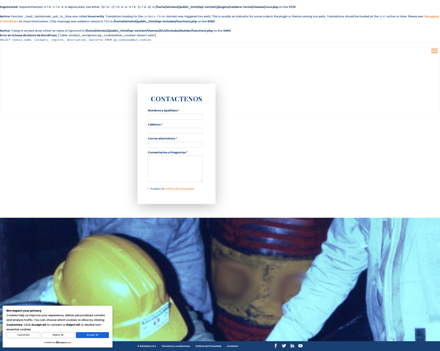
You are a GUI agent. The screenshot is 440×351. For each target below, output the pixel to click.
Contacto (232, 346)
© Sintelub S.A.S (147, 346)
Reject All (58, 335)
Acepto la (172, 189)
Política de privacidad (179, 189)
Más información (247, 309)
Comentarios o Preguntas (168, 152)
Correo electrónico (162, 139)
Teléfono (155, 125)
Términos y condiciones (176, 346)
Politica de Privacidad (208, 346)
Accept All (92, 335)
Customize (23, 335)
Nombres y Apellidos (164, 110)
